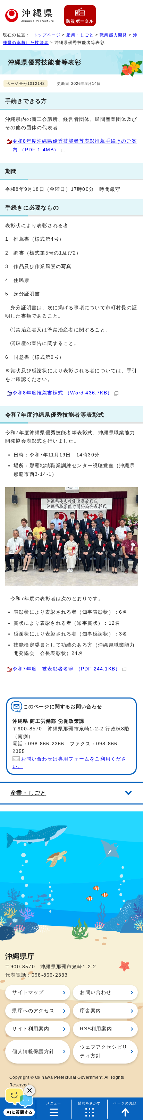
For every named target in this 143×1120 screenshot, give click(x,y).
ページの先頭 (125, 1103)
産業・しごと (80, 35)
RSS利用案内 (96, 1028)
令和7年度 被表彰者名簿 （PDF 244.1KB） (66, 669)
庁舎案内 (90, 1010)
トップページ (47, 35)
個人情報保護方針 (33, 1051)
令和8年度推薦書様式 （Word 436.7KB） (62, 392)
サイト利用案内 (30, 1028)
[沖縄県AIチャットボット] (19, 1101)
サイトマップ (28, 992)
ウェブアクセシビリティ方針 (103, 1051)
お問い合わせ (95, 992)
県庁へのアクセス (33, 1010)
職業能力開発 (113, 35)
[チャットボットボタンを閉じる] (29, 1090)
